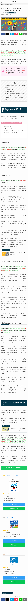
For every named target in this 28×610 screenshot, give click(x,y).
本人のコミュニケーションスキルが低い (16, 93)
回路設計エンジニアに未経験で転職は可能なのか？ (18, 253)
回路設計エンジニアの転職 (11, 12)
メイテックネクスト (11, 517)
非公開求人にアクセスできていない (15, 95)
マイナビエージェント (11, 475)
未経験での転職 (10, 91)
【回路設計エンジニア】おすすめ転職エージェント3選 (18, 429)
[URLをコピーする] (25, 34)
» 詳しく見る (14, 504)
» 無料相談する (14, 508)
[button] (3, 34)
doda (7, 554)
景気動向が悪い (10, 89)
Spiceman (14, 1)
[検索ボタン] (26, 1)
